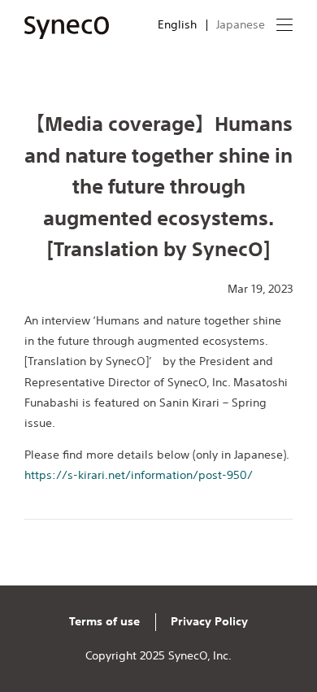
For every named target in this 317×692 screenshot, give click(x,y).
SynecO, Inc (198, 655)
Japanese (240, 24)
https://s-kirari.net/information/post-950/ (138, 475)
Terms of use (104, 621)
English (177, 25)
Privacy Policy (209, 621)
